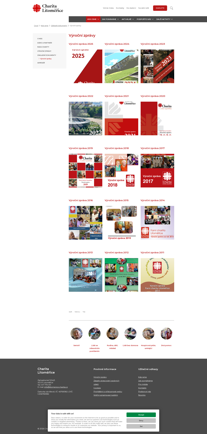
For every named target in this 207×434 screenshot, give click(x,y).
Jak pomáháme (145, 381)
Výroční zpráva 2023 (153, 44)
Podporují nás (144, 391)
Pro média (143, 384)
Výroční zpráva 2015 (117, 200)
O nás (39, 39)
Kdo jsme (44, 26)
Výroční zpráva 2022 (81, 96)
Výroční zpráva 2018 (117, 148)
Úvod (36, 26)
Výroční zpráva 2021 (117, 96)
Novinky (142, 395)
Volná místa (108, 8)
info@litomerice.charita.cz (56, 387)
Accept (141, 415)
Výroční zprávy (44, 51)
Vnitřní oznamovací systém (106, 395)
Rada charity (43, 47)
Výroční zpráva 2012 (117, 252)
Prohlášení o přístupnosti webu (108, 391)
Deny (141, 421)
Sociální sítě (143, 8)
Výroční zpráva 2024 (117, 44)
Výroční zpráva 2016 (81, 200)
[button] (93, 19)
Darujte (160, 8)
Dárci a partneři (44, 43)
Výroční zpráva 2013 (81, 252)
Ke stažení (131, 8)
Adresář (41, 63)
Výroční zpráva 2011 (152, 252)
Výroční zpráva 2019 (81, 148)
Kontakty (120, 8)
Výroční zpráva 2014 (153, 200)
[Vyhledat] (171, 8)
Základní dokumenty (59, 26)
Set (141, 426)
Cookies (97, 388)
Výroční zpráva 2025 (81, 44)
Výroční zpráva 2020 (153, 96)
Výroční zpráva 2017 (153, 148)
